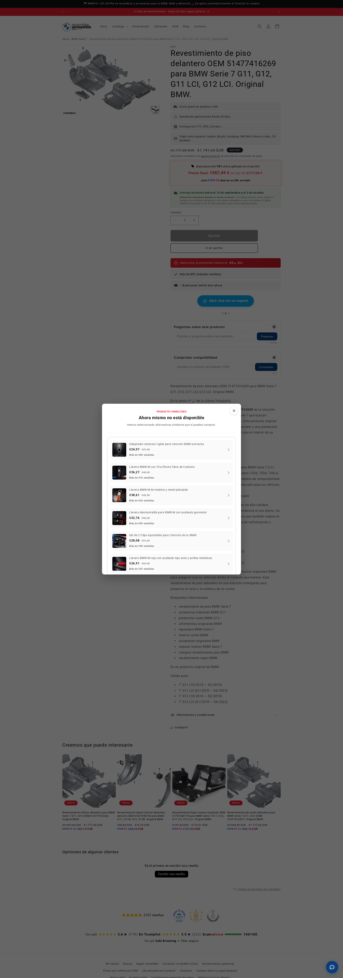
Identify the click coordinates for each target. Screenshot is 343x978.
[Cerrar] (234, 411)
